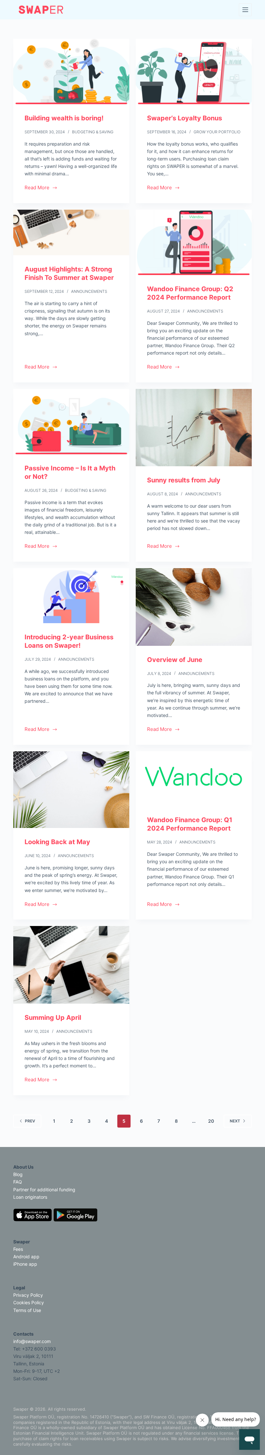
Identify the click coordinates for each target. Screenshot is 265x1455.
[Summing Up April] (71, 965)
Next (235, 1121)
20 (211, 1121)
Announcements (89, 291)
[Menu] (245, 9)
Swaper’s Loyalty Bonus (184, 118)
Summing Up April (53, 1017)
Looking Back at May (57, 842)
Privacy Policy (28, 1295)
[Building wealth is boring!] (71, 71)
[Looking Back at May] (71, 789)
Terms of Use (27, 1310)
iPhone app (25, 1264)
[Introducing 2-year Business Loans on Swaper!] (71, 595)
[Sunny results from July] (194, 427)
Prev (30, 1121)
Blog (18, 1174)
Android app (26, 1256)
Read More (37, 188)
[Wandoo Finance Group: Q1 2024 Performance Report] (194, 778)
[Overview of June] (194, 607)
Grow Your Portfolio (217, 131)
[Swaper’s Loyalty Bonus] (194, 71)
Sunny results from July (183, 480)
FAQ (17, 1182)
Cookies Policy (28, 1302)
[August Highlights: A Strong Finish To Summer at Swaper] (71, 232)
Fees (18, 1249)
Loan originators (30, 1197)
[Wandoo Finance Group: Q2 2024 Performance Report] (194, 242)
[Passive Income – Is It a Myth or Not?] (71, 421)
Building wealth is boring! (64, 118)
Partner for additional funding (44, 1189)
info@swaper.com (32, 1341)
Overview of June (174, 660)
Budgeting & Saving (92, 131)
